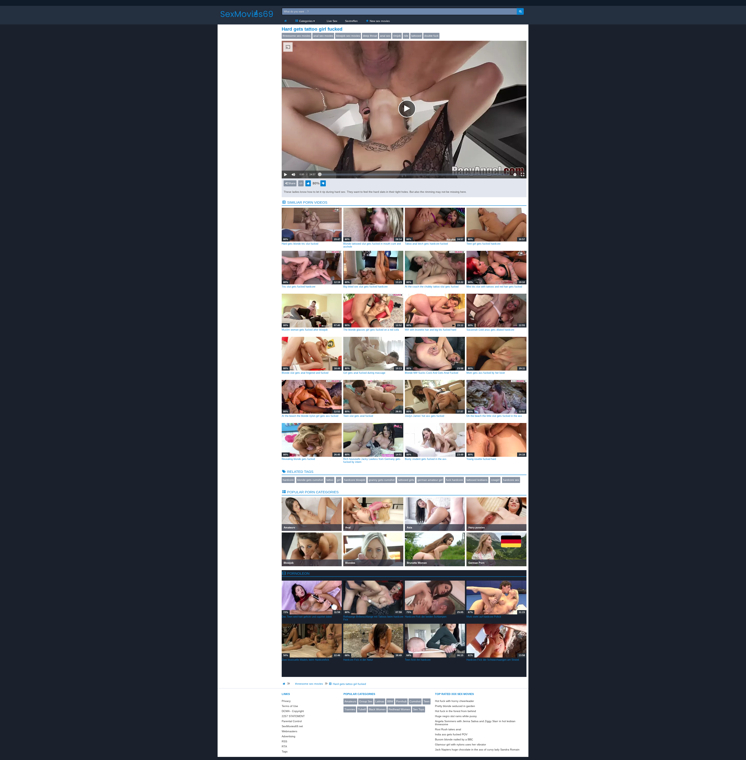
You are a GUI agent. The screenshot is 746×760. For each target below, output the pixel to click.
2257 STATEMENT (293, 716)
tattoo (329, 479)
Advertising (288, 736)
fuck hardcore (454, 479)
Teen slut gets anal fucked (358, 415)
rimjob (397, 35)
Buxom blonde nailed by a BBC (454, 739)
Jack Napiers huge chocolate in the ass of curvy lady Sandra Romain (477, 749)
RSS (284, 741)
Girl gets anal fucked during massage (364, 372)
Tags (285, 751)
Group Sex (365, 701)
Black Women (377, 709)
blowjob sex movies (348, 35)
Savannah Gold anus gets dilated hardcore (490, 329)
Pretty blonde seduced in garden (455, 706)
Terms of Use (290, 706)
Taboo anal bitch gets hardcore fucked (426, 243)
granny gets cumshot (382, 479)
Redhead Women (399, 709)
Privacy (286, 701)
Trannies (349, 709)
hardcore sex (511, 479)
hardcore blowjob (354, 479)
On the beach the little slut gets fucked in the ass (494, 415)
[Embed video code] (301, 183)
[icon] (285, 20)
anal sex (385, 35)
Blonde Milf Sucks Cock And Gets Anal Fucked (431, 372)
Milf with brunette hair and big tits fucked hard (430, 329)
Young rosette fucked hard (481, 459)
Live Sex (331, 21)
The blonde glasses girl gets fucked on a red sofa (371, 329)
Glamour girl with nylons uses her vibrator (460, 744)
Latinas (379, 701)
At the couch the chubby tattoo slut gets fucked (431, 286)
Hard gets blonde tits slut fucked (300, 243)
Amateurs (350, 701)
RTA (284, 746)
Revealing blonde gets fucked (298, 459)
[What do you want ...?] (520, 11)
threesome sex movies (296, 35)
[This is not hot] (323, 183)
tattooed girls (406, 479)
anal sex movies (323, 35)
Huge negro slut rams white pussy (456, 716)
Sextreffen (351, 21)
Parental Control (292, 721)
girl (339, 479)
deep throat (370, 35)
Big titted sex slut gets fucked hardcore (365, 286)
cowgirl (495, 479)
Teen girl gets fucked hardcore (483, 243)
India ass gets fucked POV (451, 734)
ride (406, 35)
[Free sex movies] (247, 20)
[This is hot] (308, 183)
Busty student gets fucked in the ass (425, 459)
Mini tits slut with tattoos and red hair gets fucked (494, 286)
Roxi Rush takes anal (448, 729)
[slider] (414, 174)
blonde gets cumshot (310, 479)
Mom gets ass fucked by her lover (485, 372)
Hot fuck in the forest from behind (455, 711)
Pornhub (401, 701)
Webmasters (289, 731)
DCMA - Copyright (293, 711)
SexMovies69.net (292, 726)
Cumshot (415, 701)
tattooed (416, 35)
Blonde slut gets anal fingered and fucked (305, 372)
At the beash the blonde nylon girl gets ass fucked (310, 415)
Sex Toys (418, 709)
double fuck (431, 35)
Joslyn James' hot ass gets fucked (424, 415)
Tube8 (362, 709)
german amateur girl (430, 479)
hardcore (288, 479)
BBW (390, 701)
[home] (284, 684)
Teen (427, 701)
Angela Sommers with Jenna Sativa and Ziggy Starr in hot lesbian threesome (475, 723)
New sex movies (379, 21)
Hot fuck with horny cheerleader (454, 701)
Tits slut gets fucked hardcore (298, 286)
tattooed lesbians (476, 479)
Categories (305, 21)
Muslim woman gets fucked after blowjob (305, 329)
